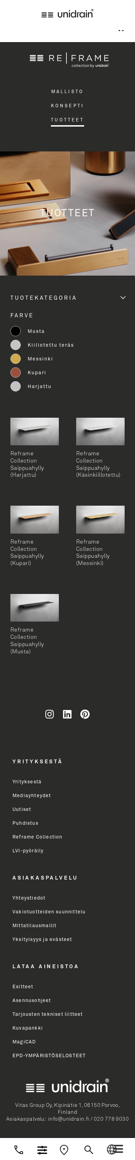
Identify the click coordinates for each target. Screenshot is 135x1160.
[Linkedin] (67, 714)
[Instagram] (49, 714)
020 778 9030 (111, 1119)
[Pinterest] (85, 714)
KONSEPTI (67, 106)
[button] (118, 1149)
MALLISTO (67, 92)
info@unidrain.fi (68, 1119)
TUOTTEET (67, 120)
